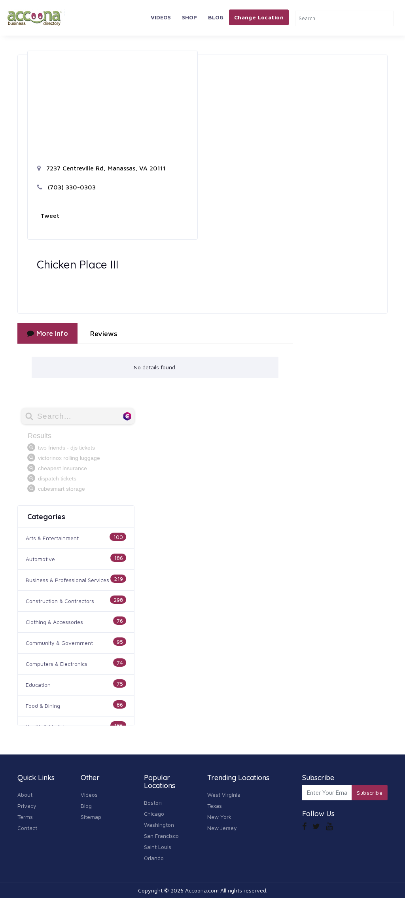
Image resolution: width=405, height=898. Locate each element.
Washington (159, 824)
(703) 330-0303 (71, 187)
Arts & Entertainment (52, 538)
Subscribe (369, 793)
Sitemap (91, 816)
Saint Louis (157, 846)
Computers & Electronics (56, 663)
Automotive (40, 559)
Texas (214, 805)
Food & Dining (43, 705)
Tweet (49, 215)
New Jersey (222, 827)
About (24, 794)
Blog (215, 17)
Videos (161, 17)
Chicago (154, 813)
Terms (25, 816)
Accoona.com (202, 890)
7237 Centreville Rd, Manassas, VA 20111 (105, 168)
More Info (52, 333)
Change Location (259, 17)
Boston (153, 802)
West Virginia (223, 794)
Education (38, 684)
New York (219, 816)
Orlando (154, 858)
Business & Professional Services (67, 580)
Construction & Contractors (60, 600)
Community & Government (59, 642)
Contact (27, 827)
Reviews (103, 333)
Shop (189, 17)
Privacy (26, 805)
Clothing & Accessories (54, 621)
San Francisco (161, 835)
